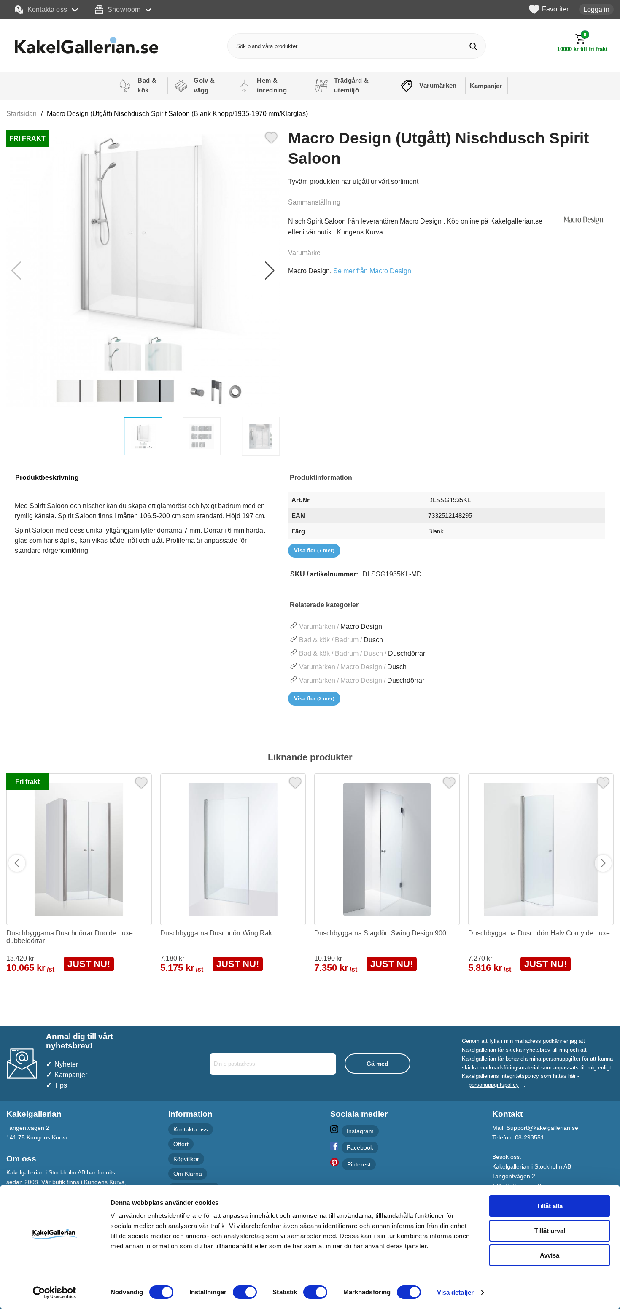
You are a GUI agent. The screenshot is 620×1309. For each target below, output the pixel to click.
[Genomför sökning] (473, 46)
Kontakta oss (47, 9)
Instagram (360, 1131)
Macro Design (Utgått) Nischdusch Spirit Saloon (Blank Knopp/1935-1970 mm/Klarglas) (177, 113)
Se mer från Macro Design (372, 271)
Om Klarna (187, 1173)
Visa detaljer (455, 1292)
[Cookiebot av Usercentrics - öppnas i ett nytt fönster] (55, 1292)
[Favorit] (271, 137)
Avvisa (549, 1255)
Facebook (360, 1147)
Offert (181, 1144)
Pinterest (359, 1164)
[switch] (245, 1292)
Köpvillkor (186, 1158)
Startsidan (21, 113)
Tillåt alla (549, 1205)
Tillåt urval (549, 1230)
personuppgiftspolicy (494, 1085)
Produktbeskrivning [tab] (47, 477)
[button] (269, 270)
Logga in (596, 9)
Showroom (124, 9)
